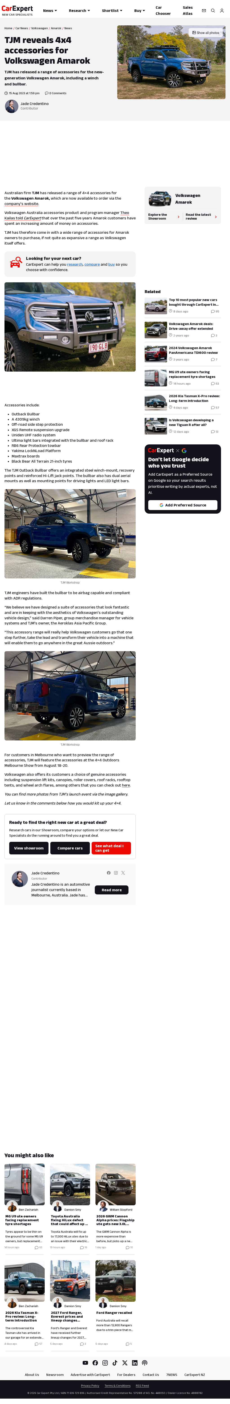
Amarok (56, 28)
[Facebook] (95, 1363)
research (75, 264)
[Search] (212, 10)
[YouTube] (85, 1363)
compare (92, 264)
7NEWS (171, 1375)
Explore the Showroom (157, 216)
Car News (21, 28)
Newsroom (55, 1375)
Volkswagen (39, 28)
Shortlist (110, 10)
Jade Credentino (35, 103)
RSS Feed (142, 1385)
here (126, 785)
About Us (32, 1375)
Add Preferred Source (185, 505)
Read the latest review (198, 216)
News (48, 10)
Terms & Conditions (117, 1385)
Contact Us (151, 1375)
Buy (137, 10)
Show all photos (208, 32)
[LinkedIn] (134, 1363)
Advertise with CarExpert (90, 1375)
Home (8, 28)
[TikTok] (115, 1363)
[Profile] (221, 10)
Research (77, 10)
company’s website (21, 203)
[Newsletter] (203, 10)
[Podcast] (144, 1363)
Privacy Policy (90, 1385)
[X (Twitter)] (125, 1363)
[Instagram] (105, 1363)
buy (111, 264)
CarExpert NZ (194, 1375)
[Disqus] (70, 973)
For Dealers (126, 1375)
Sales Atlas (188, 10)
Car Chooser (163, 10)
